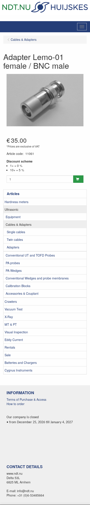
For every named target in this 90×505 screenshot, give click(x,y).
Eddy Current (14, 339)
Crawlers (11, 301)
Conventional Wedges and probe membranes (37, 278)
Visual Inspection (16, 332)
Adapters (13, 247)
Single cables (16, 232)
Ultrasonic (11, 209)
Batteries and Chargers (21, 362)
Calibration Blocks (18, 286)
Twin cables (15, 239)
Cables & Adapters (18, 224)
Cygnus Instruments (18, 370)
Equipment (13, 217)
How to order (15, 404)
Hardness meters (16, 202)
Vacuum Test (13, 309)
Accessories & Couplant (22, 293)
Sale (8, 355)
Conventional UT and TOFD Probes (30, 255)
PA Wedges (14, 270)
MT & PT (11, 324)
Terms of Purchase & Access (26, 399)
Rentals (10, 347)
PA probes (13, 263)
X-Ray (9, 317)
